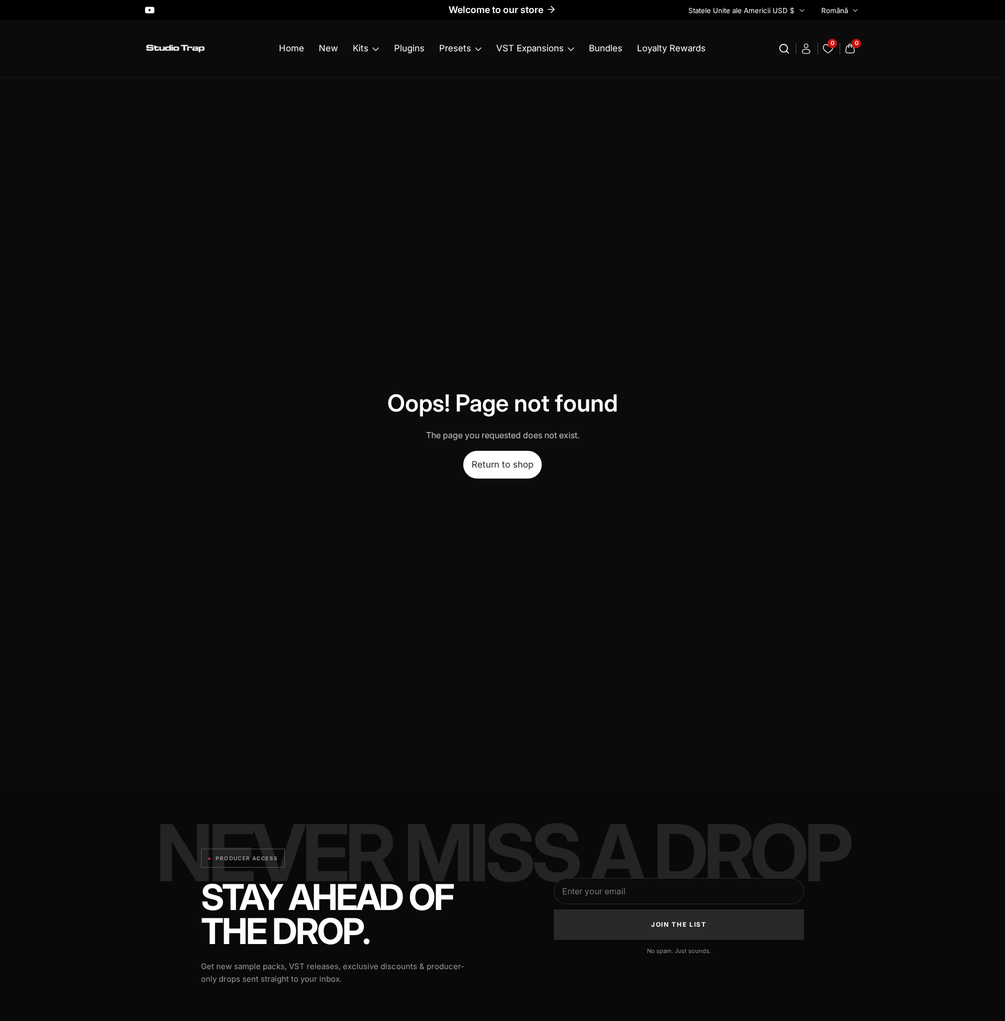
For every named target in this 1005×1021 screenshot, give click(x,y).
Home (291, 48)
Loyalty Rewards (671, 48)
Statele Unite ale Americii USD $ (742, 10)
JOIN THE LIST (679, 924)
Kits (360, 48)
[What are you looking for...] (785, 49)
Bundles (605, 48)
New (328, 48)
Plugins (409, 48)
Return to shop (502, 464)
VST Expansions (530, 48)
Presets (455, 48)
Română (835, 10)
